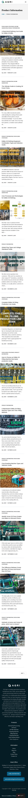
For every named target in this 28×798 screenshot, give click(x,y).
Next (22, 673)
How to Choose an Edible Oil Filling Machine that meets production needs (11, 359)
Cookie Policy (14, 754)
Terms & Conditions (7, 795)
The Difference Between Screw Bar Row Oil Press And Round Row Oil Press (11, 569)
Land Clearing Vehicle (13, 737)
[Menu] (25, 2)
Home (14, 748)
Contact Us (14, 756)
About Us (14, 750)
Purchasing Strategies (8, 26)
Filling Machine (14, 733)
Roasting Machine (14, 731)
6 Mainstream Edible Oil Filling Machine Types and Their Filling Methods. (11, 410)
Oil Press (14, 727)
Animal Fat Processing (14, 725)
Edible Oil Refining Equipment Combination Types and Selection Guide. (12, 143)
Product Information (14, 28)
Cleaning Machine (14, 735)
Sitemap (14, 790)
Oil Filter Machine (14, 729)
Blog (14, 752)
